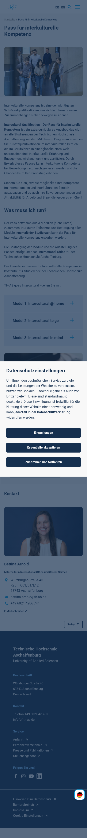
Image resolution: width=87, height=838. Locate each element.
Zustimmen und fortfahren (43, 462)
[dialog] (43, 419)
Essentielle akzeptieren (43, 447)
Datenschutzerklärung (53, 412)
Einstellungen (43, 433)
